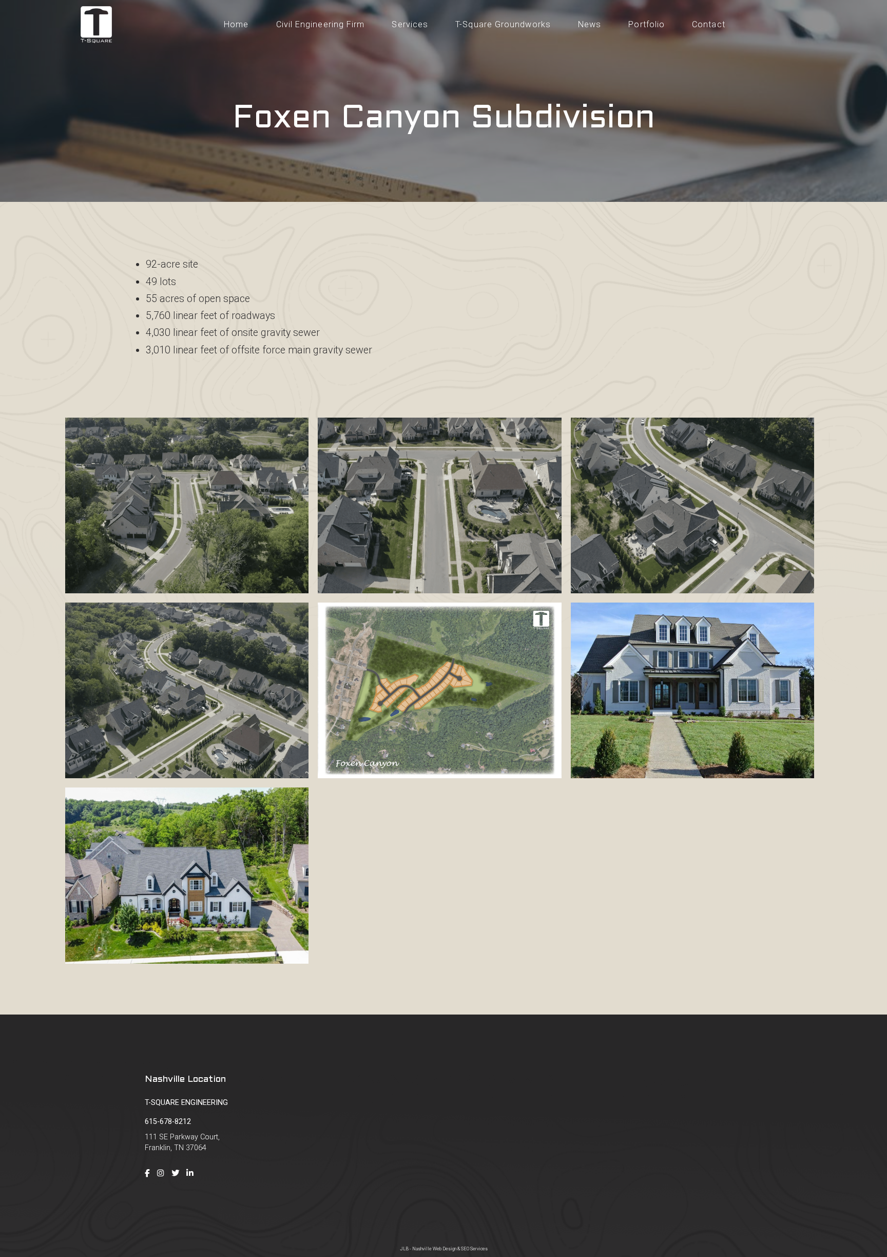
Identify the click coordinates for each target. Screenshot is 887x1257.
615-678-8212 (168, 1121)
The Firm (626, 1119)
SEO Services (474, 1248)
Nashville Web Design (434, 1248)
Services (410, 24)
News (589, 24)
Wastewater (759, 1154)
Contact (625, 1189)
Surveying (755, 1119)
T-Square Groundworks (503, 24)
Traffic (749, 1137)
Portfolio (646, 24)
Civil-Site (753, 1101)
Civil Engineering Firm (320, 24)
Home (236, 24)
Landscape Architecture (778, 1172)
